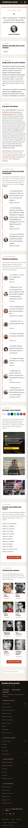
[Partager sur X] (12, 414)
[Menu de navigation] (25, 2)
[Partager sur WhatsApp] (15, 414)
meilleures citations (7, 159)
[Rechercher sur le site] (21, 2)
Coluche (12, 301)
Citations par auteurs (10, 570)
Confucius (12, 340)
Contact (12, 819)
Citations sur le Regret (7, 536)
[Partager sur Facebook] (9, 414)
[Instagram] (13, 813)
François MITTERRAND (16, 316)
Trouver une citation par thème (11, 508)
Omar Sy (12, 282)
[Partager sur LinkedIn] (18, 414)
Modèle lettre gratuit (10, 2)
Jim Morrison (13, 353)
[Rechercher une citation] (5, 671)
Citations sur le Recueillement (9, 523)
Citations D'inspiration (7, 539)
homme (6, 51)
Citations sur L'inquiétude (8, 541)
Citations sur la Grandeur (8, 534)
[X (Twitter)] (6, 813)
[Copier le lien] (24, 414)
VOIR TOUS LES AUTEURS (14, 661)
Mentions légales (5, 819)
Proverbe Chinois (14, 382)
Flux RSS (4, 822)
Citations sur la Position (7, 551)
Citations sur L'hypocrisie (8, 528)
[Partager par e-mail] (21, 414)
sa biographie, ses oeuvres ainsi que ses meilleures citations (13, 112)
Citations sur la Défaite (7, 531)
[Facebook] (3, 813)
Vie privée (18, 819)
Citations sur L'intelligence (8, 526)
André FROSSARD (14, 34)
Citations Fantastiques (7, 544)
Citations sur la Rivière (7, 546)
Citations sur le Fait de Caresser (10, 549)
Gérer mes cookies (12, 822)
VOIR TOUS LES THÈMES (14, 557)
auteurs (4, 155)
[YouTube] (10, 813)
